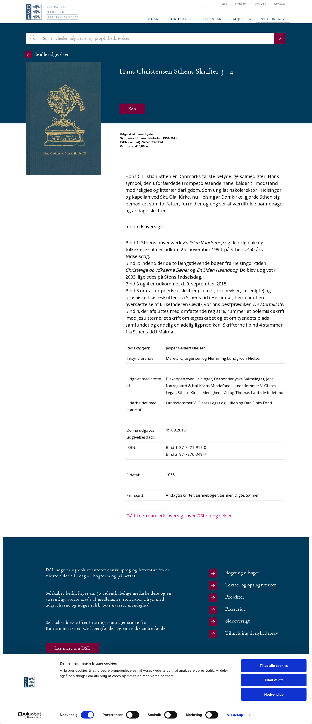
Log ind (207, 5)
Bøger (152, 19)
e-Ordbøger (180, 19)
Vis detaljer (236, 715)
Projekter (240, 19)
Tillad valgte (273, 680)
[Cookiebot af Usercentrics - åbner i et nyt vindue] (30, 715)
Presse (223, 4)
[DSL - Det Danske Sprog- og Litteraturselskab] (52, 12)
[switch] (132, 715)
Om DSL (260, 4)
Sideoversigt (237, 621)
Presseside (235, 609)
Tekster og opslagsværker (250, 585)
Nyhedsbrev (272, 19)
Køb (132, 108)
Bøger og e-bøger (242, 572)
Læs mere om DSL (72, 648)
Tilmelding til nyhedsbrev (251, 633)
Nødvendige (273, 694)
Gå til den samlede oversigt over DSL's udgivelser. (180, 516)
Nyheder (241, 4)
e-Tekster (211, 19)
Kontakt (279, 4)
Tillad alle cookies (274, 666)
